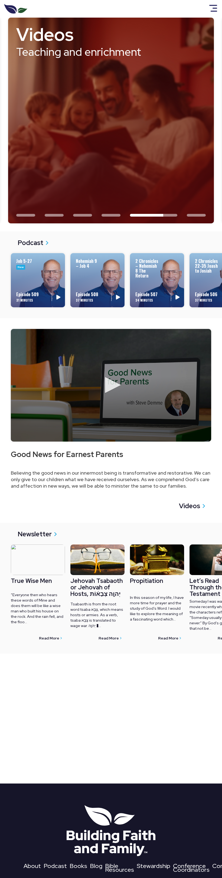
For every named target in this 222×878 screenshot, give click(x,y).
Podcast (30, 243)
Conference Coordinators (191, 869)
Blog (96, 867)
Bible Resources (119, 869)
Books (78, 867)
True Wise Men (31, 581)
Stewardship (153, 867)
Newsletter (35, 534)
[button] (111, 385)
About (32, 867)
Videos (189, 506)
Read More (49, 638)
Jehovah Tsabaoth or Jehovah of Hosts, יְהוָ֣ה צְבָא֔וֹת (96, 588)
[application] (111, 385)
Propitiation (146, 581)
